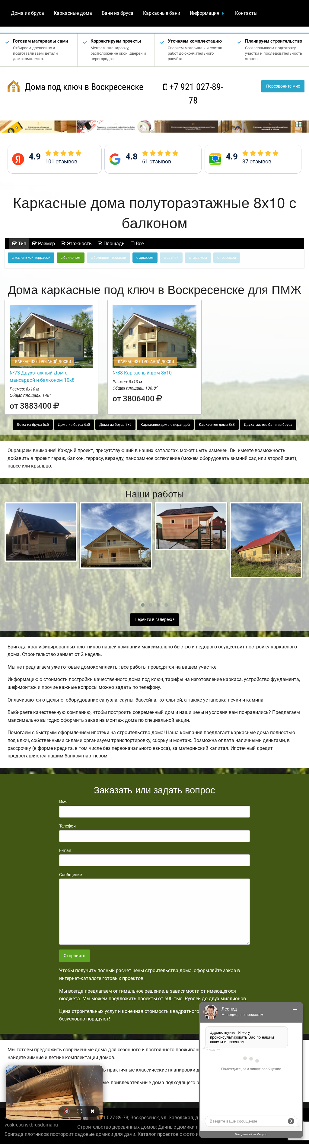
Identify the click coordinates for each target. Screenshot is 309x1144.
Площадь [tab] (113, 243)
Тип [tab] (21, 243)
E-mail (65, 850)
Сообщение (70, 874)
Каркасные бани (161, 13)
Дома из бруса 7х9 (115, 425)
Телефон (67, 826)
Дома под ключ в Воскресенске (83, 87)
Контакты (246, 13)
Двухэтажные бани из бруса (268, 425)
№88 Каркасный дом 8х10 (142, 373)
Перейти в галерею (154, 619)
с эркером (145, 257)
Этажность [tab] (78, 243)
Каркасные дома (73, 13)
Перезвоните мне (283, 86)
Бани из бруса (117, 13)
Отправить (74, 955)
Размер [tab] (46, 243)
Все (139, 243)
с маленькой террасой (31, 257)
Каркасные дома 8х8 (217, 425)
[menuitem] (27, 13)
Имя (63, 801)
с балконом (71, 257)
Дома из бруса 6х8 (74, 425)
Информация (204, 13)
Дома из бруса (27, 13)
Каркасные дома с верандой (165, 425)
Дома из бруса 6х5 (33, 425)
